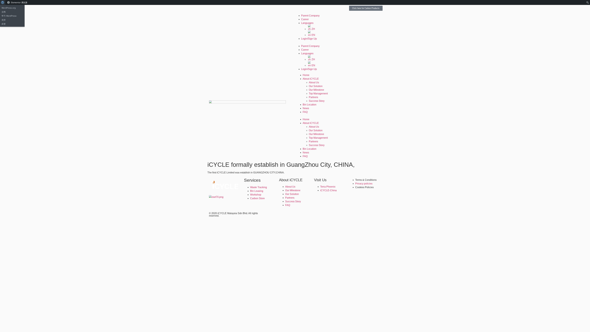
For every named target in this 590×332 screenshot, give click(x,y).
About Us (314, 82)
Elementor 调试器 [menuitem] (19, 2)
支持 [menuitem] (4, 20)
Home (306, 75)
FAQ (305, 112)
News (306, 108)
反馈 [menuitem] (4, 24)
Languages (307, 23)
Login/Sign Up (309, 38)
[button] (339, 42)
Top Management (318, 93)
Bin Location (309, 104)
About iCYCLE (311, 78)
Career (305, 19)
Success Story (316, 101)
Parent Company (310, 15)
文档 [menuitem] (4, 12)
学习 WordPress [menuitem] (9, 16)
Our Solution (316, 86)
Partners (313, 97)
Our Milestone (316, 90)
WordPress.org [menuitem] (9, 8)
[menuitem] (2, 2)
